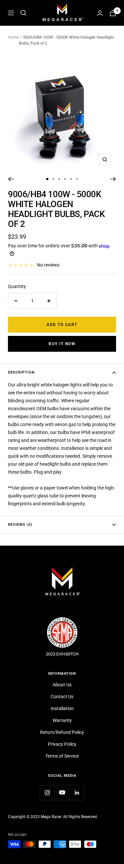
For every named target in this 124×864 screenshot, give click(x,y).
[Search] (23, 13)
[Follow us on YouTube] (62, 792)
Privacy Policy (62, 744)
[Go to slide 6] (77, 179)
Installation (62, 708)
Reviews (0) (20, 524)
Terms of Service (62, 756)
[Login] (100, 13)
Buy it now (62, 344)
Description (21, 372)
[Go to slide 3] (59, 179)
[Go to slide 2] (53, 179)
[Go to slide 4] (65, 179)
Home (13, 37)
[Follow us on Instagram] (47, 792)
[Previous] (11, 179)
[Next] (113, 179)
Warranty (62, 720)
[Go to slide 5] (71, 179)
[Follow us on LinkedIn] (76, 792)
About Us (62, 684)
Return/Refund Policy (62, 732)
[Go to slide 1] (47, 179)
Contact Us (62, 696)
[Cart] (112, 13)
